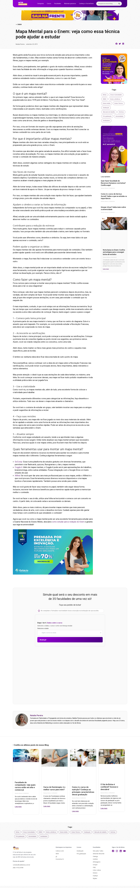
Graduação (106, 108)
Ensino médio (106, 103)
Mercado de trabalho (109, 112)
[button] (116, 44)
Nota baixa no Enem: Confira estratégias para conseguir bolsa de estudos (114, 252)
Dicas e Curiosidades (116, 95)
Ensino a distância (115, 99)
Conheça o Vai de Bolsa (86, 4)
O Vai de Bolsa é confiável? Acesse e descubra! (109, 787)
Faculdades (57, 4)
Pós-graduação (107, 116)
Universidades (119, 116)
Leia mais (106, 269)
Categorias (40, 4)
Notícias (121, 112)
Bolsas (104, 95)
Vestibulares (106, 121)
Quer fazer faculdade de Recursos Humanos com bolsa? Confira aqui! (113, 183)
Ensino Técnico (118, 103)
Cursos (49, 4)
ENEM (104, 99)
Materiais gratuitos (70, 4)
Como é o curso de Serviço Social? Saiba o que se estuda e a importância (114, 196)
